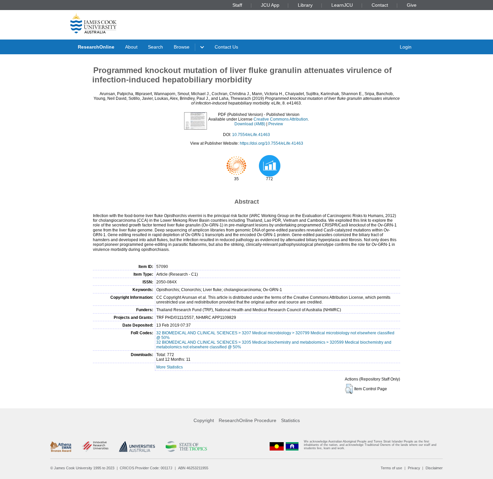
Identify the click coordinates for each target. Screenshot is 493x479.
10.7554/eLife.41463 (251, 134)
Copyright (204, 420)
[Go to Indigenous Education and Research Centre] (277, 446)
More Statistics (169, 367)
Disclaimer (434, 468)
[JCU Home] (93, 23)
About (131, 47)
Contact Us (226, 47)
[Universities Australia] (137, 446)
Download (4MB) (249, 124)
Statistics (290, 420)
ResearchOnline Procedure (247, 420)
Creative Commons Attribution (281, 119)
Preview (275, 124)
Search (155, 47)
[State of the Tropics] (186, 446)
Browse (181, 47)
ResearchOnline (96, 47)
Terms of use (391, 468)
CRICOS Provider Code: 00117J (146, 468)
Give (412, 5)
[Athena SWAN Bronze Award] (60, 446)
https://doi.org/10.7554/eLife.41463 (271, 143)
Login (406, 47)
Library (305, 5)
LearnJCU (342, 5)
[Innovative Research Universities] (95, 446)
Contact (380, 5)
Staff (237, 5)
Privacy (414, 468)
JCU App (270, 5)
